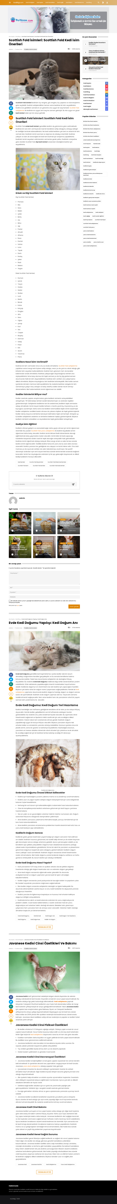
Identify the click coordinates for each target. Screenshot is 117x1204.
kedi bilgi (97, 151)
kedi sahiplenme (37, 1035)
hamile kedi (37, 916)
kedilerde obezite (88, 193)
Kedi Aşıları (40, 2)
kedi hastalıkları (88, 158)
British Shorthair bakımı (90, 121)
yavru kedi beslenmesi (89, 238)
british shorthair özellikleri (91, 136)
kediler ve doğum (50, 919)
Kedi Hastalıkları (50, 2)
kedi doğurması (35, 919)
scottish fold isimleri (39, 466)
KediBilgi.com (18, 3)
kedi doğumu (22, 919)
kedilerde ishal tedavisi (90, 182)
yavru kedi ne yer (99, 242)
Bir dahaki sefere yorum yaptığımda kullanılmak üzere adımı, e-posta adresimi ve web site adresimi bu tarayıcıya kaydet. (42, 601)
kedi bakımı (95, 147)
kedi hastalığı (99, 158)
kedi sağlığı (86, 216)
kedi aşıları (86, 147)
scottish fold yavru (88, 227)
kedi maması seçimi (89, 208)
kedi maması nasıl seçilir (90, 205)
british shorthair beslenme (91, 125)
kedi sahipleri (99, 212)
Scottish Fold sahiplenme (68, 366)
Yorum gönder (74, 606)
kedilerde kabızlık (88, 186)
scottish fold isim (23, 466)
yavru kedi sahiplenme (31, 1066)
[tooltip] (11, 103)
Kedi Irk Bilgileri (30, 2)
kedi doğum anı (50, 916)
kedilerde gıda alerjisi (89, 169)
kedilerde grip (87, 166)
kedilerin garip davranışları (91, 197)
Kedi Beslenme (79, 2)
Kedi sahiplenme (60, 1001)
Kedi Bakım (69, 2)
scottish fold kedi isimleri (57, 466)
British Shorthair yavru (90, 132)
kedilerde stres (100, 193)
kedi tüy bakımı (87, 219)
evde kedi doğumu (23, 916)
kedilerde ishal (87, 179)
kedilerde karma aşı (89, 190)
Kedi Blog (89, 2)
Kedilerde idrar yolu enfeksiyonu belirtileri (92, 174)
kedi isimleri (21, 462)
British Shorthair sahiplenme (91, 129)
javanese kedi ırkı (36, 1164)
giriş (18, 605)
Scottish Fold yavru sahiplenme (43, 431)
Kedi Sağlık (60, 2)
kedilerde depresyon (99, 162)
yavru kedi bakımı (88, 231)
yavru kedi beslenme (89, 234)
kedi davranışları (96, 155)
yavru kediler (87, 242)
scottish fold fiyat (100, 219)
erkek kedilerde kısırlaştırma (91, 140)
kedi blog (86, 155)
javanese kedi (22, 1164)
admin (11, 49)
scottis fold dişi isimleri (36, 462)
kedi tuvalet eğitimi (98, 216)
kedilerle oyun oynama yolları (92, 201)
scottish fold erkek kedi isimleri (57, 462)
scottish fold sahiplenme (90, 223)
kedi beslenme (87, 151)
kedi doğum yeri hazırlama (67, 916)
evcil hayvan (87, 143)
